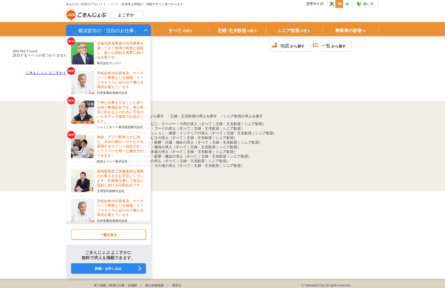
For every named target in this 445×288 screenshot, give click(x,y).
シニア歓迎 (294, 30)
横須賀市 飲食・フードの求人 (152, 128)
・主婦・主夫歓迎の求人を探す (192, 116)
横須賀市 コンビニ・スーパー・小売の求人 (163, 124)
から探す (292, 45)
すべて (181, 30)
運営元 (176, 285)
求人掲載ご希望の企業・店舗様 (115, 285)
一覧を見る (108, 235)
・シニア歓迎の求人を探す (241, 116)
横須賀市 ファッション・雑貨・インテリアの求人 (168, 133)
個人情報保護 (154, 285)
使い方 (368, 4)
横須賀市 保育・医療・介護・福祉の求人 (161, 142)
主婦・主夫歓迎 (228, 124)
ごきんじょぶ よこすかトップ (50, 73)
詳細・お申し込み (108, 268)
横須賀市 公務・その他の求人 (152, 165)
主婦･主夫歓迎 (237, 30)
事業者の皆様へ (350, 30)
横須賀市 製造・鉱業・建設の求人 (155, 156)
